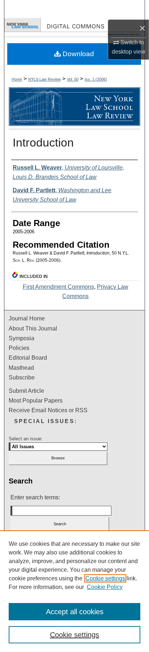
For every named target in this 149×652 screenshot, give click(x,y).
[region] (74, 591)
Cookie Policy (105, 587)
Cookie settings (105, 578)
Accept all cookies (74, 612)
